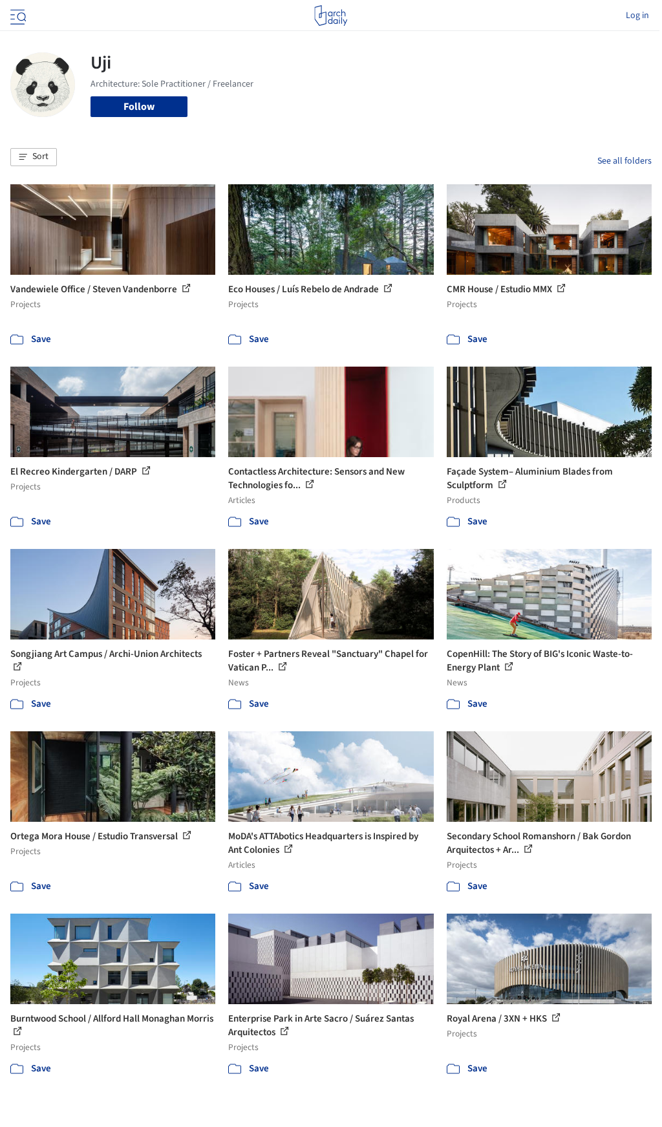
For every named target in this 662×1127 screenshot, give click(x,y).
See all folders (624, 161)
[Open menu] (17, 15)
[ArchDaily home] (330, 15)
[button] (33, 157)
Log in (637, 15)
